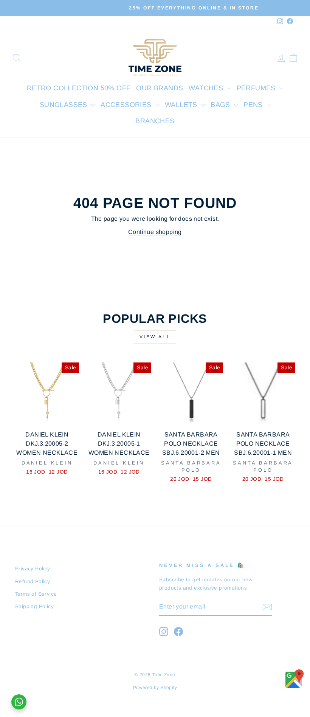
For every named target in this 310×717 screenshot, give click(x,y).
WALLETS (182, 104)
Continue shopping (155, 232)
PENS (254, 104)
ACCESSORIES (127, 104)
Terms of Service (36, 594)
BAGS (221, 104)
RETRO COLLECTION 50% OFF (79, 88)
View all (155, 336)
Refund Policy (32, 581)
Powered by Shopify (155, 687)
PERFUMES (257, 88)
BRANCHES (154, 121)
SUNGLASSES (64, 104)
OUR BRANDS (159, 88)
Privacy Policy (32, 568)
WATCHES (207, 88)
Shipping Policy (34, 606)
